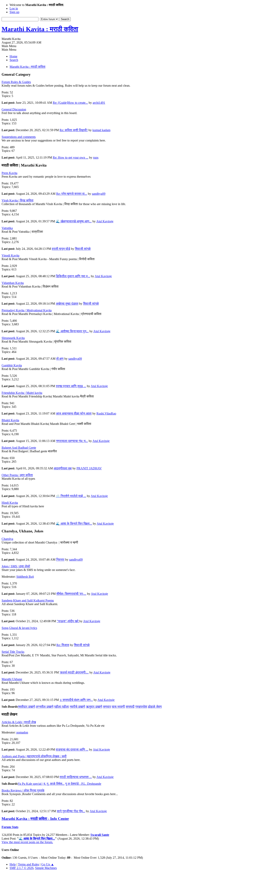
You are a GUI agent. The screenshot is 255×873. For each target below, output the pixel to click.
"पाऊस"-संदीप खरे (68, 621)
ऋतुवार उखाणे (94, 706)
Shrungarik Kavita (13, 338)
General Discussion (14, 109)
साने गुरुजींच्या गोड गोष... (71, 811)
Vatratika (7, 228)
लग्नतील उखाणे (44, 706)
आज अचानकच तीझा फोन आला (74, 413)
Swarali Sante (99, 834)
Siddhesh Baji (25, 576)
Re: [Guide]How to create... (70, 102)
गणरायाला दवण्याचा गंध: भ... (72, 441)
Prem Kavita (9, 173)
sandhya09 (98, 193)
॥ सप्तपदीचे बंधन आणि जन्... (76, 700)
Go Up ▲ (47, 864)
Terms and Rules (28, 864)
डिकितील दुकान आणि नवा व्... (73, 276)
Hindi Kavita (10, 502)
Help (13, 864)
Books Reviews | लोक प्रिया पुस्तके (23, 790)
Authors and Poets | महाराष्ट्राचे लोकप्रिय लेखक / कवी (34, 756)
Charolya (7, 539)
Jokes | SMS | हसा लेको (16, 566)
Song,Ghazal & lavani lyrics (19, 628)
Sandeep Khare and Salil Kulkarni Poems (28, 600)
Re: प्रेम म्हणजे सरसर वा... (71, 193)
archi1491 (99, 102)
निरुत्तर (60, 559)
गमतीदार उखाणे (26, 706)
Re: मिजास (62, 645)
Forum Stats (10, 827)
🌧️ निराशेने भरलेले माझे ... (71, 496)
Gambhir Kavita (12, 365)
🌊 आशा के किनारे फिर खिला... (74, 523)
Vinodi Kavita (10, 255)
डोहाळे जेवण (155, 706)
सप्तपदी (130, 706)
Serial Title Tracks (13, 651)
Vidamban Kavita (13, 283)
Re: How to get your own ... (70, 157)
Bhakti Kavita (10, 420)
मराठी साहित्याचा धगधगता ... (76, 777)
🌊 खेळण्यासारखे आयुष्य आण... (74, 221)
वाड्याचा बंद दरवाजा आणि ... (72, 749)
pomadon (22, 732)
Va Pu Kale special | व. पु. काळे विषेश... (41, 783)
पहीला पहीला (61, 706)
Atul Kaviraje (104, 221)
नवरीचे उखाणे (77, 706)
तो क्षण (60, 358)
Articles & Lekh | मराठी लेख (19, 722)
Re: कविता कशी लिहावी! (74, 130)
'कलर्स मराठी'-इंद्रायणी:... (74, 672)
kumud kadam (101, 130)
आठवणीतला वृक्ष (63, 468)
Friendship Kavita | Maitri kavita (22, 392)
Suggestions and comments (19, 137)
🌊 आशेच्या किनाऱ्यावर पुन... (72, 331)
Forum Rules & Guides (16, 82)
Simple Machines (46, 868)
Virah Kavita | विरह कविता (17, 200)
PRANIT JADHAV (89, 468)
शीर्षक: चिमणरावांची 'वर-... (71, 593)
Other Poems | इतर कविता (17, 475)
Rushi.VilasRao (106, 413)
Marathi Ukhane (12, 679)
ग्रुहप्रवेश (141, 706)
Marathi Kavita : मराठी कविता (40, 29)
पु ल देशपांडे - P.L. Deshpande (83, 783)
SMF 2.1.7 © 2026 (21, 868)
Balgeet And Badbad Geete (19, 447)
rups (95, 157)
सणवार (107, 706)
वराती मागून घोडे (61, 248)
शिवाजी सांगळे (83, 248)
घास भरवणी (118, 706)
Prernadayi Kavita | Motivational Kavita (27, 310)
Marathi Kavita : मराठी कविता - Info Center (35, 819)
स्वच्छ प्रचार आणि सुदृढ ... (71, 386)
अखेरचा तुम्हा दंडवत (67, 303)
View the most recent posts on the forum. (27, 842)
